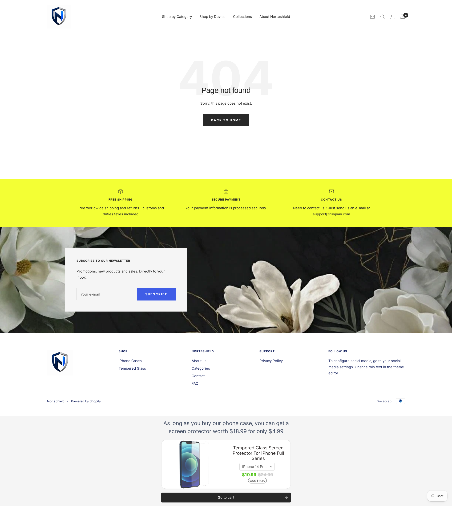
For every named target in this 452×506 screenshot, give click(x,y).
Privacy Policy (271, 361)
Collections (242, 16)
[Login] (392, 17)
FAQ (195, 383)
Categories (201, 368)
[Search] (382, 17)
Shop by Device (212, 16)
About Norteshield (274, 16)
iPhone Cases (130, 361)
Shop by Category (177, 16)
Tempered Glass (132, 368)
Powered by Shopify (86, 401)
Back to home (226, 120)
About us (199, 361)
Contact (198, 376)
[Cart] (402, 17)
